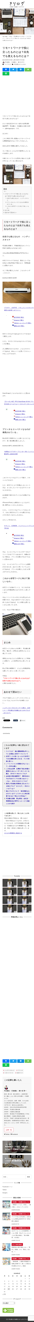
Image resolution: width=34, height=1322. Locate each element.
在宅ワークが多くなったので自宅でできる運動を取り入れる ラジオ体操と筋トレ (18, 758)
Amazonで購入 (19, 320)
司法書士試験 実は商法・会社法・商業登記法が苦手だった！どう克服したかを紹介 (18, 800)
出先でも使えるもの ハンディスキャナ (18, 199)
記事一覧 (9, 1130)
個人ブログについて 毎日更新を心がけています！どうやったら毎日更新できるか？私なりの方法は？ (18, 793)
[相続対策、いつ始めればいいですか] (24, 891)
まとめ (7, 210)
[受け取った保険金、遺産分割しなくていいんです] (24, 908)
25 (9, 1289)
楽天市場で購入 (19, 317)
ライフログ (8, 64)
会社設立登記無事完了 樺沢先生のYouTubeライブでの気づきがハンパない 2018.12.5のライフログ (18, 778)
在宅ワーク (19, 1073)
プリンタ (20, 1070)
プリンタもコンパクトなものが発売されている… (18, 203)
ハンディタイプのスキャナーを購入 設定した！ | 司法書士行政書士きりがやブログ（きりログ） (16, 710)
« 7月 (4, 1294)
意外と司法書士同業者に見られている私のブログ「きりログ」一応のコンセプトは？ (18, 785)
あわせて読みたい (11, 212)
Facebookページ (7, 1187)
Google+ (5, 1193)
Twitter (8, 1134)
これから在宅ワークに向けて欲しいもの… (18, 207)
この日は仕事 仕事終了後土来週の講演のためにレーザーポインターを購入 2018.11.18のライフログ (18, 771)
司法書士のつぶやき (20, 64)
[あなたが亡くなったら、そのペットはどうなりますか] (24, 883)
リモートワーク (8, 1073)
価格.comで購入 (19, 326)
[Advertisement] (17, 95)
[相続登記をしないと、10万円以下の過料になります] (24, 900)
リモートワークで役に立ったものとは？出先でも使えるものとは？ (17, 195)
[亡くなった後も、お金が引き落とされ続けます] (10, 891)
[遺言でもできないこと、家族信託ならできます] (10, 908)
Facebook (15, 1134)
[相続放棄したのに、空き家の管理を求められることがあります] (10, 883)
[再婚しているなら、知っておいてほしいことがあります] (10, 900)
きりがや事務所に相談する (13, 833)
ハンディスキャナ (9, 1070)
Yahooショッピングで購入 (22, 323)
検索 (28, 1177)
